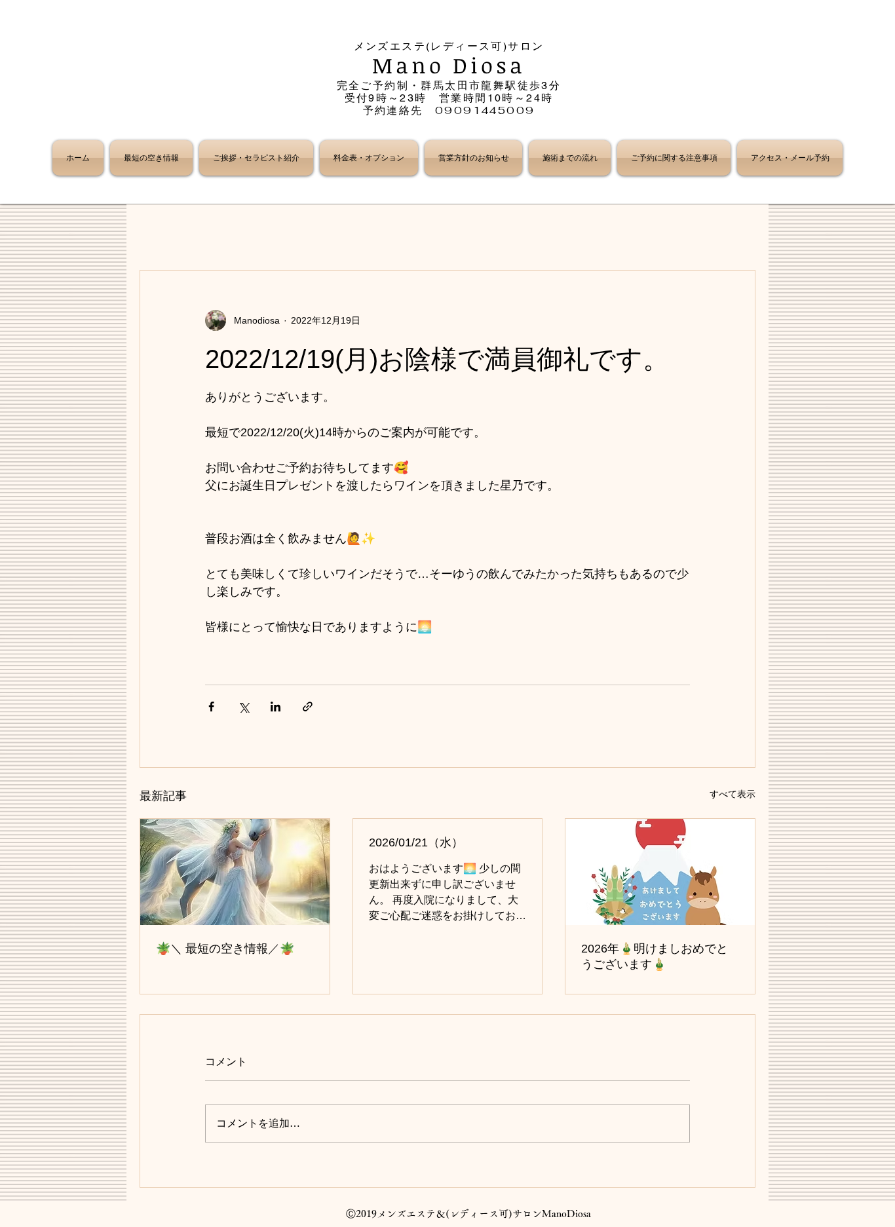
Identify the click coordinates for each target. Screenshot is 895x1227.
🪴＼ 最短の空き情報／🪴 (225, 948)
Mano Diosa (449, 65)
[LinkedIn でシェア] (275, 706)
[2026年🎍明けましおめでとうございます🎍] (660, 872)
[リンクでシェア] (307, 706)
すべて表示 (732, 794)
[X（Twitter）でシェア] (243, 706)
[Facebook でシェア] (211, 706)
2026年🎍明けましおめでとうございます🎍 (654, 956)
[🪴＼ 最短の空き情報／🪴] (235, 872)
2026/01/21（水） (416, 842)
